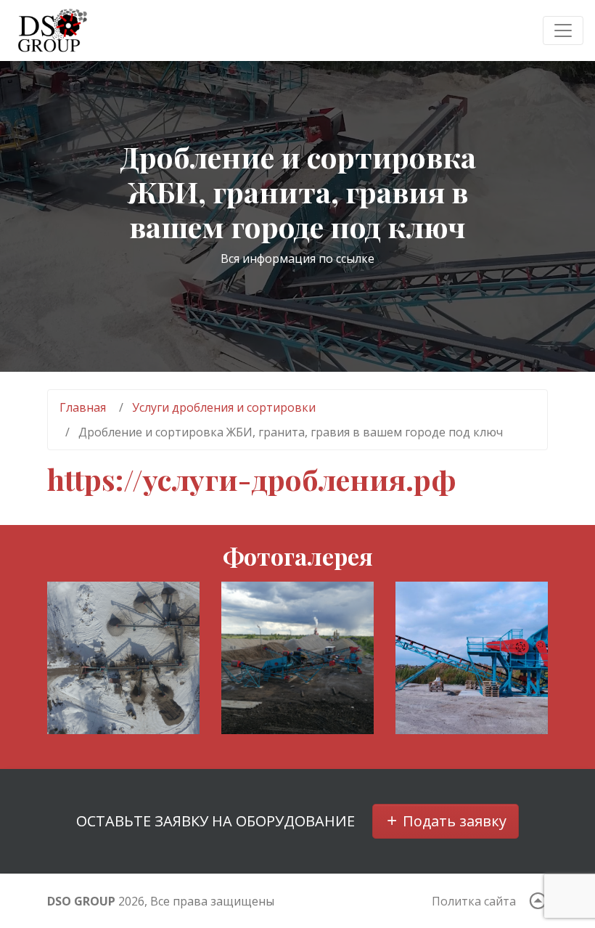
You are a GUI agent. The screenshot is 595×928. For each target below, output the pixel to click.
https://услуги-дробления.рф (251, 479)
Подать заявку (452, 821)
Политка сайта (474, 901)
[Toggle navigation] (563, 30)
